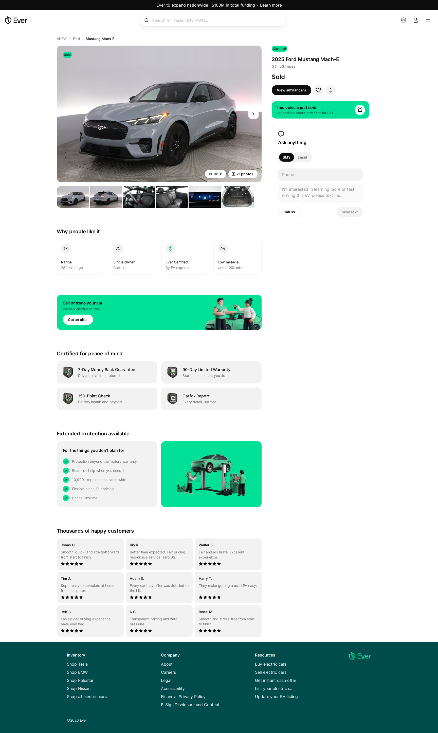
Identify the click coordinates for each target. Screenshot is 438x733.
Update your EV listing (276, 696)
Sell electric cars (270, 672)
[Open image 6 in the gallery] (238, 197)
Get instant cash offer (275, 680)
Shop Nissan (78, 688)
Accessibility (173, 688)
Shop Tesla (77, 664)
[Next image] (253, 114)
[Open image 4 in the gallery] (172, 197)
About (167, 664)
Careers (168, 672)
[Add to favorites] (318, 90)
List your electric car (274, 688)
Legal (166, 680)
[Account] (416, 20)
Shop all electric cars (87, 696)
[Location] (403, 20)
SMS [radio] (286, 157)
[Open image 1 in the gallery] (73, 197)
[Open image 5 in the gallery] (205, 197)
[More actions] (330, 90)
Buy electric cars (271, 664)
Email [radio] (302, 157)
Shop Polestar (80, 680)
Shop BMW (77, 672)
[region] (159, 587)
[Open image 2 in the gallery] (106, 197)
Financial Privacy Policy (183, 696)
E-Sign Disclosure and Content (190, 704)
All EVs (62, 38)
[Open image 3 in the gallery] (139, 197)
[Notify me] (360, 110)
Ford (76, 38)
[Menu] (428, 20)
